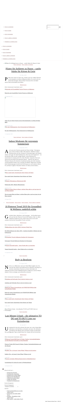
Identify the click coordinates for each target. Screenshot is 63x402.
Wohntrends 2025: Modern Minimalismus (15, 184)
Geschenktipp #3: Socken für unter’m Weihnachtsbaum (18, 362)
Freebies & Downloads (11, 41)
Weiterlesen (23, 84)
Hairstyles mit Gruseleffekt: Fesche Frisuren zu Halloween (19, 93)
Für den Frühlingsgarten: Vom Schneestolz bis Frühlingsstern (19, 130)
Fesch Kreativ (25, 202)
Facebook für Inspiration (13, 374)
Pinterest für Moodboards (13, 376)
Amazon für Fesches (12, 372)
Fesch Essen (8, 30)
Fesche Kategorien (9, 385)
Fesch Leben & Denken (11, 38)
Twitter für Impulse (11, 379)
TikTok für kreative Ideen (13, 378)
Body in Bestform (23, 259)
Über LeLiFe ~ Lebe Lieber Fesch (15, 399)
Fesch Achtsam (17, 64)
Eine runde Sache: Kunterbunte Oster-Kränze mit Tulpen (18, 176)
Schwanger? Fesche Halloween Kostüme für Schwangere (18, 240)
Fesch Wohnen (9, 34)
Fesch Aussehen (9, 27)
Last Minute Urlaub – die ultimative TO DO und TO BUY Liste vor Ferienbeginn (23, 318)
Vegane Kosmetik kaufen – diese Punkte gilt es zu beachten (19, 249)
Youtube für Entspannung (13, 380)
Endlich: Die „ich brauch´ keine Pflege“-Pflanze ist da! (18, 354)
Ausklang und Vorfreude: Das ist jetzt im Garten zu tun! (18, 282)
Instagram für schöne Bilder (14, 375)
